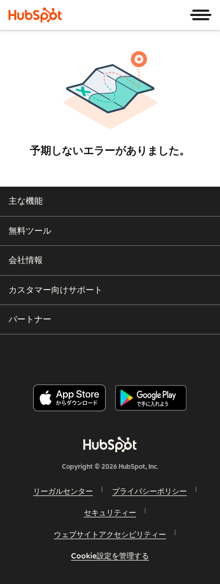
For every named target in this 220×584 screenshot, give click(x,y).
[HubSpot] (35, 15)
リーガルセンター (63, 491)
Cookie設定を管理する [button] (110, 556)
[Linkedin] (145, 355)
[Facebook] (38, 355)
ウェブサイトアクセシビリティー (110, 534)
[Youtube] (91, 355)
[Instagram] (64, 355)
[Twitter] (118, 355)
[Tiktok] (199, 355)
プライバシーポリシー (149, 491)
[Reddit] (172, 355)
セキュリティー (110, 512)
